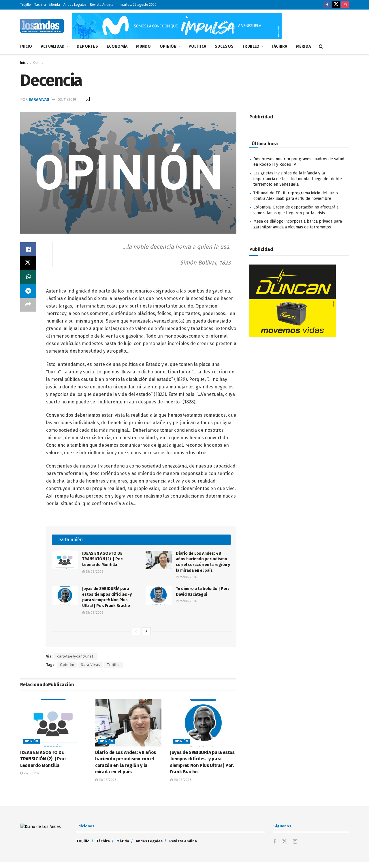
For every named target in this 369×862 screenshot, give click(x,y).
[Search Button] (321, 46)
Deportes (87, 46)
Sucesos (224, 46)
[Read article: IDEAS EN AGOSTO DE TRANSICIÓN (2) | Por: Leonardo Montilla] (65, 560)
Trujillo (25, 5)
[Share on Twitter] (28, 263)
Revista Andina (101, 5)
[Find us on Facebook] (327, 5)
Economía (117, 46)
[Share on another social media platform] (28, 305)
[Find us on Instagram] (345, 5)
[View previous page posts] (136, 631)
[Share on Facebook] (28, 249)
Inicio (26, 46)
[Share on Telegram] (28, 291)
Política (197, 46)
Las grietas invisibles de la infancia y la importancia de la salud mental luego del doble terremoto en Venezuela (297, 179)
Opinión (168, 46)
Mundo (143, 46)
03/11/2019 (67, 99)
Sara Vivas (39, 99)
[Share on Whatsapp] (28, 277)
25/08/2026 (94, 572)
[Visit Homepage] (42, 26)
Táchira (40, 5)
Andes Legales (74, 5)
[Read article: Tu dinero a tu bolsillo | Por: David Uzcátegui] (159, 595)
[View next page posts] (146, 631)
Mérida (54, 5)
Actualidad (53, 46)
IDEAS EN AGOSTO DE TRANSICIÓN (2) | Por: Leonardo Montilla (102, 559)
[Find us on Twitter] (336, 5)
